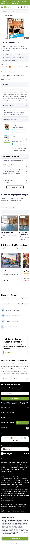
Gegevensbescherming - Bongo (11, 532)
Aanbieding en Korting (13, 373)
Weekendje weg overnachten (9, 364)
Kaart (13, 207)
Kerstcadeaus (23, 373)
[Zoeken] (3, 212)
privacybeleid (24, 402)
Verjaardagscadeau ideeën (8, 366)
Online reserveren (22, 423)
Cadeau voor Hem (16, 369)
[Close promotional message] (28, 2)
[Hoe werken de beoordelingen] (26, 160)
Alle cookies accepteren (15, 538)
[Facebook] (27, 428)
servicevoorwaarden (7, 403)
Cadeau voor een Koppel (22, 366)
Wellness (3, 373)
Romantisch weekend (13, 371)
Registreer (10, 352)
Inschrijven (15, 398)
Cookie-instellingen (15, 544)
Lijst (6, 207)
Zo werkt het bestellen (9, 304)
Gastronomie (23, 371)
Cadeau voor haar (6, 369)
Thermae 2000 (13, 3)
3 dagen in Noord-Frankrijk (10, 270)
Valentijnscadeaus (22, 364)
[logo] (7, 7)
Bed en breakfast (8, 15)
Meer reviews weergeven (15, 187)
